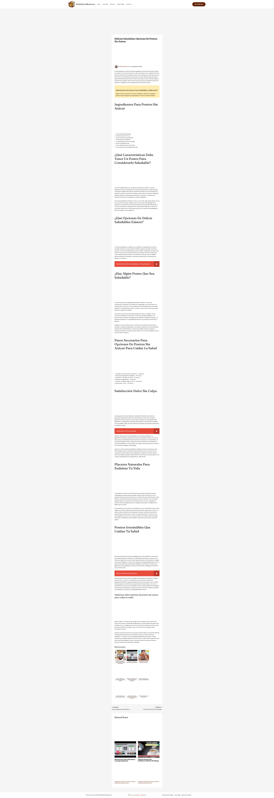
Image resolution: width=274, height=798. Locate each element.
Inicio (99, 4)
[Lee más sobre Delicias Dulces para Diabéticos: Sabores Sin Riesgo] (148, 749)
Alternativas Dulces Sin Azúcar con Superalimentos (125, 760)
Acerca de (105, 4)
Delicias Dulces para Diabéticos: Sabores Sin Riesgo (148, 760)
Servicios (112, 4)
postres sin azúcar (131, 781)
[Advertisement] (137, 19)
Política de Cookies (186, 795)
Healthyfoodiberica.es (85, 4)
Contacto (128, 4)
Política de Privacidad (167, 795)
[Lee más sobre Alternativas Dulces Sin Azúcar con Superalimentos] (125, 749)
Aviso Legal (177, 795)
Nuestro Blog (120, 4)
